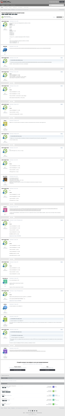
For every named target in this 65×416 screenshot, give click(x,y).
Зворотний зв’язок (39, 412)
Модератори (15, 7)
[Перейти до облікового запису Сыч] (53, 400)
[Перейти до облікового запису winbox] (5, 307)
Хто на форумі (20, 7)
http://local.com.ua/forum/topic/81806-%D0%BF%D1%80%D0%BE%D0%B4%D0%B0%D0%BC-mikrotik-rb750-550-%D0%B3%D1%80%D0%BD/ (30, 48)
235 (5, 214)
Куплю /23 (3, 394)
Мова (24, 412)
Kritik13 (5, 206)
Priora (5, 120)
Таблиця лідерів (26, 7)
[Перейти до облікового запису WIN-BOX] (5, 50)
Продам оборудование (5, 390)
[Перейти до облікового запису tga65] (53, 391)
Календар (6, 7)
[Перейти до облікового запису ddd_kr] (53, 387)
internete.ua (5, 278)
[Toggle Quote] (10, 60)
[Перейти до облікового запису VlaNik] (5, 351)
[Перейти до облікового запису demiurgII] (53, 395)
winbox (5, 304)
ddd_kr (4, 386)
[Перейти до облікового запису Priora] (5, 124)
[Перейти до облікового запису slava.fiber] (5, 179)
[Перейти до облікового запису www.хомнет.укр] (2, 17)
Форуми (2, 7)
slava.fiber (5, 176)
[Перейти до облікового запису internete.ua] (5, 282)
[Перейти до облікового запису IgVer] (5, 320)
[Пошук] (63, 5)
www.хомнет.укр (7, 16)
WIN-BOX (5, 46)
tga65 (55, 390)
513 (5, 65)
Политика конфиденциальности (31, 412)
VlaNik (5, 348)
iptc (4, 404)
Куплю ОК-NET (4, 403)
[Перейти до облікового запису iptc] (53, 404)
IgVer (5, 316)
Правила (10, 7)
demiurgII (5, 395)
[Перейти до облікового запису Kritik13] (5, 210)
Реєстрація (61, 1)
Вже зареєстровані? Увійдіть (53, 1)
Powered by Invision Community (32, 414)
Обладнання (11, 17)
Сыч (4, 399)
